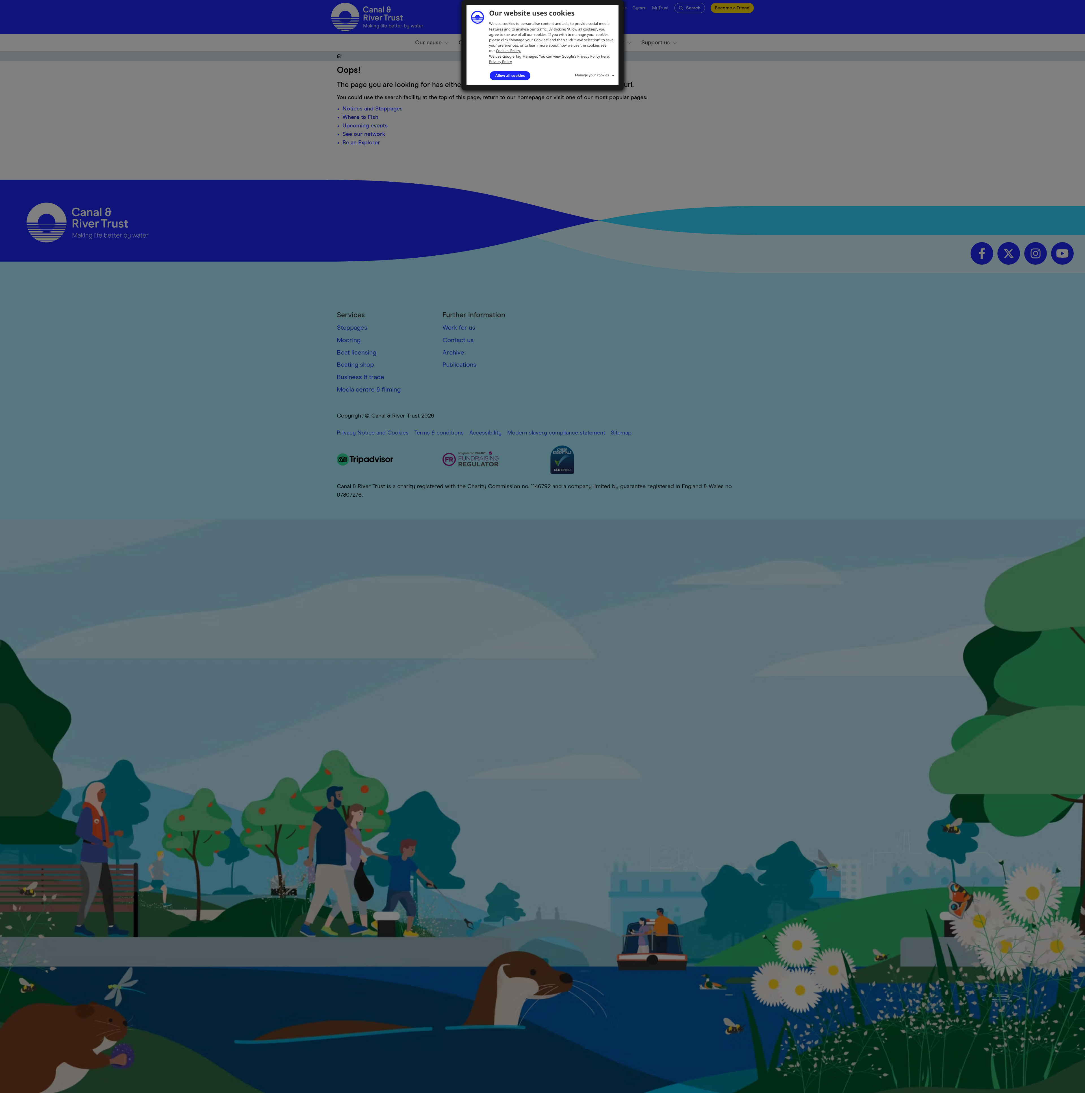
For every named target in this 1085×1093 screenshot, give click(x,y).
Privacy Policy (500, 61)
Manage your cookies (592, 75)
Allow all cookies (510, 75)
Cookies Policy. (508, 50)
